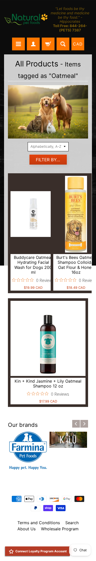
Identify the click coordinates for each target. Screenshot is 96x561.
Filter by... (48, 159)
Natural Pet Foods (46, 542)
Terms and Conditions (38, 522)
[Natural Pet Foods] (26, 20)
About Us (26, 528)
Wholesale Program (60, 528)
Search (72, 522)
